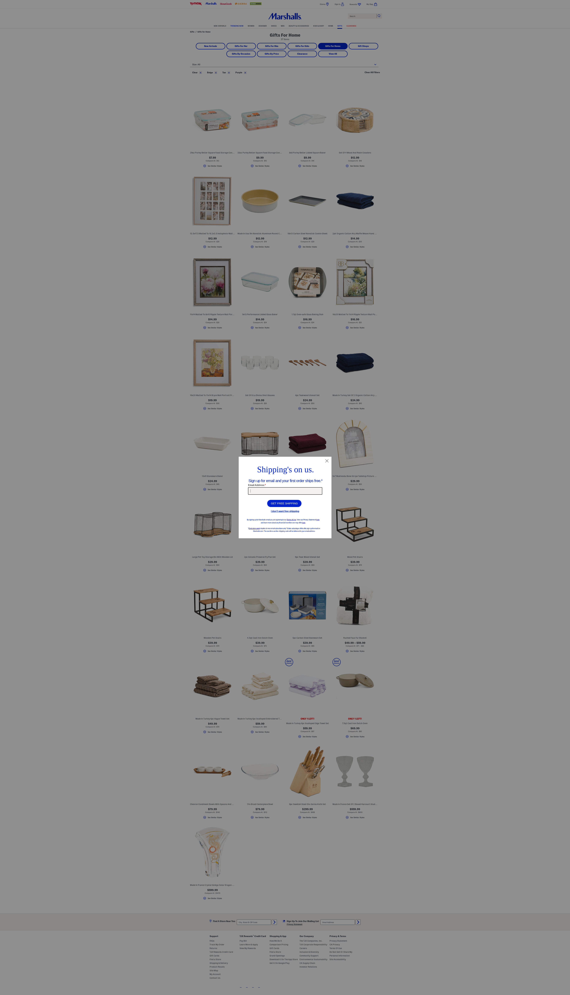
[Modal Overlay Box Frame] (285, 497)
